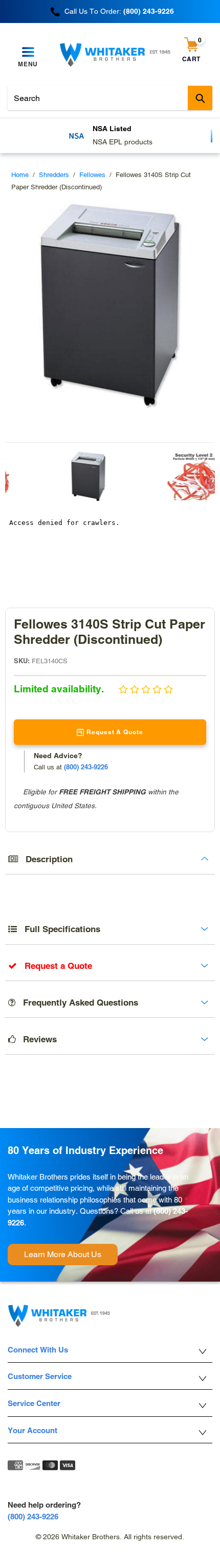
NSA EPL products (122, 142)
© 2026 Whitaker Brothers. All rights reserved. (110, 1537)
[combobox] (110, 98)
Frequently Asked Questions (76, 1002)
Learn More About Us (62, 1254)
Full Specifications (58, 929)
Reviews (36, 1039)
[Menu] (28, 52)
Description (45, 859)
